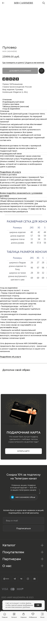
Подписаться (23, 528)
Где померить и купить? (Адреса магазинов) (23, 63)
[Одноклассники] (17, 79)
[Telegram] (3, 79)
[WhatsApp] (7, 79)
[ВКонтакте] (10, 79)
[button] (14, 615)
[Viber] (14, 79)
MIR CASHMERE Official (25, 497)
